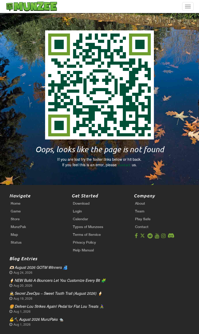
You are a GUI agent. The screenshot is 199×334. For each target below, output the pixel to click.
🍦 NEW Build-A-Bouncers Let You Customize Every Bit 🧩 (57, 280)
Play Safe (143, 219)
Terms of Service (87, 234)
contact (124, 164)
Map (14, 234)
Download (81, 203)
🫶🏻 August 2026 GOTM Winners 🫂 (38, 267)
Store (15, 219)
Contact (141, 227)
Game (16, 211)
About (140, 203)
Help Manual (83, 250)
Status (16, 242)
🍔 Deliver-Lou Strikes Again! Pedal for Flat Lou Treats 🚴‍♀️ (56, 306)
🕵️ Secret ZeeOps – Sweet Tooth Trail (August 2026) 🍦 (55, 293)
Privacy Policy (84, 242)
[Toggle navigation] (188, 6)
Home (15, 203)
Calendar (80, 219)
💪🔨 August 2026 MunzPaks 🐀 (36, 319)
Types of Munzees (88, 227)
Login (77, 211)
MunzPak (18, 227)
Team (139, 211)
